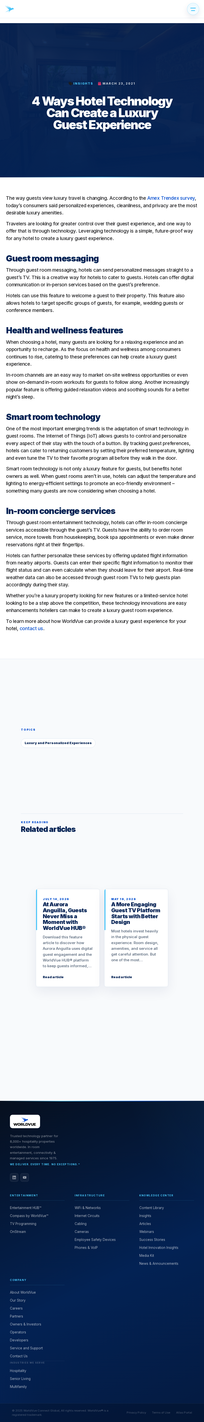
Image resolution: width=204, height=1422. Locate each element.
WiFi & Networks (88, 1208)
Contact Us (19, 1356)
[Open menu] (193, 9)
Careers (16, 1308)
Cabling (81, 1224)
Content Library (151, 1208)
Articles (145, 1224)
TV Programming (23, 1224)
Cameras (82, 1232)
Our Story (18, 1300)
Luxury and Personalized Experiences (58, 743)
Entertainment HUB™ (25, 1208)
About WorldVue (23, 1292)
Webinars (146, 1232)
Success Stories (152, 1240)
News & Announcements (158, 1264)
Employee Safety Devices (95, 1240)
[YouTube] (24, 1177)
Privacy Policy (136, 1412)
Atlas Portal (184, 1412)
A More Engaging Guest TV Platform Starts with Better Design (135, 913)
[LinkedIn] (14, 1177)
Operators (18, 1332)
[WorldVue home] (9, 8)
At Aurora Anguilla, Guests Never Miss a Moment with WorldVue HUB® (65, 916)
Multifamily (18, 1387)
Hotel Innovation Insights (158, 1248)
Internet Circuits (87, 1216)
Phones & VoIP (86, 1248)
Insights (83, 83)
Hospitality (18, 1371)
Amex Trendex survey (171, 198)
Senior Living (20, 1379)
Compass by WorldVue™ (29, 1216)
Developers (19, 1340)
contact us (31, 628)
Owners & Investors (25, 1324)
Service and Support (26, 1348)
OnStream (18, 1232)
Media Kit (146, 1256)
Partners (16, 1316)
